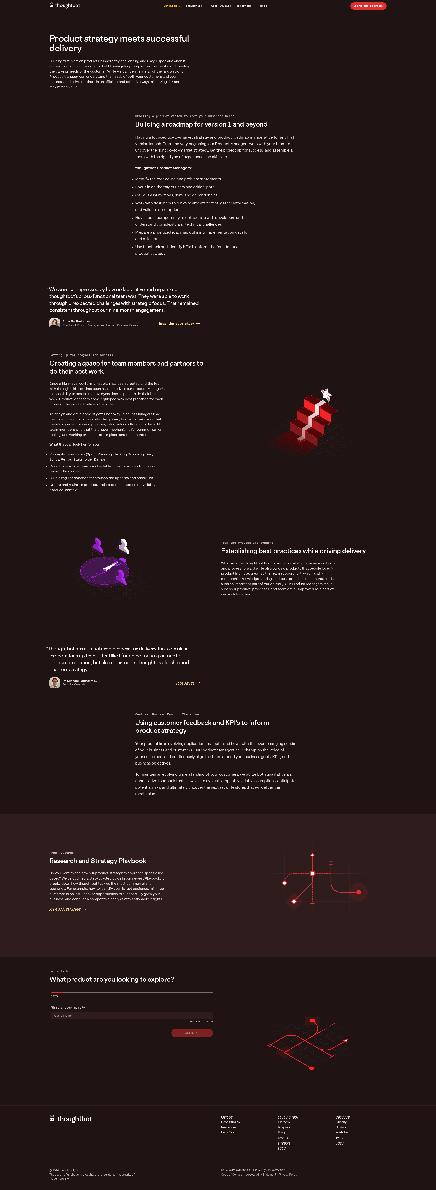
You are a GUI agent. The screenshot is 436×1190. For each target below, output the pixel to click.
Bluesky (341, 1122)
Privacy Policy (288, 1174)
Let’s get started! (368, 6)
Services (170, 6)
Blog (263, 6)
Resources (243, 6)
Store (282, 1148)
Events (283, 1138)
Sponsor (284, 1143)
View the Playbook (65, 909)
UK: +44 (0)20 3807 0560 (269, 1170)
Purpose (284, 1127)
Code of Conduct (232, 1174)
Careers (284, 1122)
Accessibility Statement (261, 1174)
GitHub (341, 1127)
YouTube (342, 1132)
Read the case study (176, 324)
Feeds (340, 1143)
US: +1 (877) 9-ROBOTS (235, 1170)
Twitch (340, 1138)
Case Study (185, 683)
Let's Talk (227, 1132)
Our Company (288, 1117)
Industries (194, 6)
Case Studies (221, 6)
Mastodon (343, 1117)
